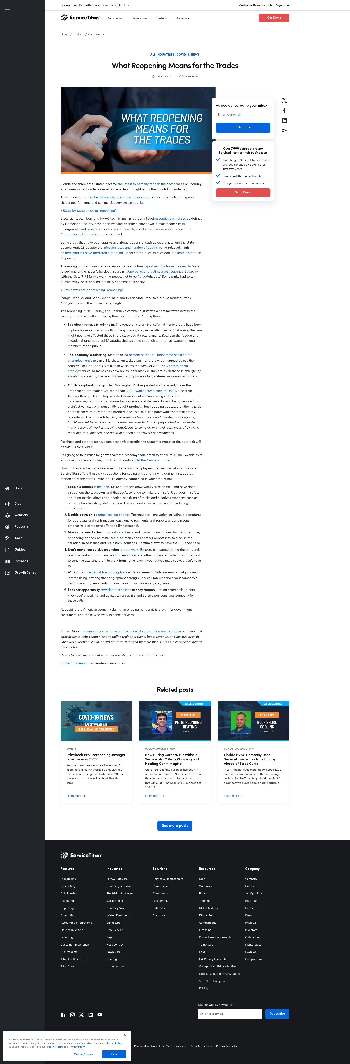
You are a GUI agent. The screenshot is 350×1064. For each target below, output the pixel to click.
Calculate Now (119, 5)
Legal (202, 952)
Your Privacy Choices (177, 1046)
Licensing (205, 930)
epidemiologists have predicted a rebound (92, 253)
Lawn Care (114, 952)
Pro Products (69, 952)
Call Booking (69, 894)
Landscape (113, 923)
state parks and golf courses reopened (155, 271)
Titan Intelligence (72, 959)
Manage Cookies (83, 1054)
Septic (111, 937)
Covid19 (183, 54)
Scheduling (68, 886)
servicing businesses (115, 590)
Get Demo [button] (274, 17)
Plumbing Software (119, 886)
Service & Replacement (168, 879)
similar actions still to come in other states (119, 197)
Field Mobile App (72, 930)
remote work (129, 549)
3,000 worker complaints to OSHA (151, 391)
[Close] (125, 1035)
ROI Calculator (208, 908)
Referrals (251, 901)
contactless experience (112, 515)
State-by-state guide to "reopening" (89, 210)
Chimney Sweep (117, 908)
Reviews (250, 923)
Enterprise (159, 908)
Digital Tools (207, 915)
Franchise (159, 915)
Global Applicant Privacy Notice (219, 974)
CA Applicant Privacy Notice (217, 967)
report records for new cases (165, 266)
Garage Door (115, 901)
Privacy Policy (141, 1046)
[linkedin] (284, 123)
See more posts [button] (175, 826)
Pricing (203, 988)
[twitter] (284, 103)
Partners (250, 908)
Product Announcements (215, 937)
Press (249, 915)
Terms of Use (157, 1046)
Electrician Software (120, 894)
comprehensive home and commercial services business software (134, 631)
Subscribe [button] (243, 127)
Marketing (67, 901)
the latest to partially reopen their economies (151, 184)
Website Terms (55, 1047)
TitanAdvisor (69, 967)
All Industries (162, 54)
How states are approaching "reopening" (93, 290)
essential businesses (170, 218)
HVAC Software (117, 879)
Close (114, 1054)
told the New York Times (152, 460)
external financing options (108, 572)
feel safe (116, 532)
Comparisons (207, 923)
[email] (284, 133)
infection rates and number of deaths (130, 247)
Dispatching (68, 879)
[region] (67, 1046)
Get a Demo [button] (243, 192)
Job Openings (254, 894)
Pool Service (115, 930)
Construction (161, 886)
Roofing (112, 959)
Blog (202, 879)
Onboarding (252, 937)
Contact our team (73, 663)
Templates (206, 945)
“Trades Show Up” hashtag (81, 234)
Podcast (204, 894)
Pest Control (115, 945)
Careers (250, 886)
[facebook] (284, 113)
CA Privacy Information (214, 959)
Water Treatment (118, 915)
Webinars (205, 886)
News (195, 54)
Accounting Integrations (76, 923)
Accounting (68, 915)
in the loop (101, 487)
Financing (67, 937)
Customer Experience (75, 945)
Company (251, 879)
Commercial (160, 894)
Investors (251, 930)
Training (204, 901)
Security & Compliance (214, 981)
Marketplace (253, 945)
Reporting (67, 908)
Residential (160, 901)
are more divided (184, 253)
